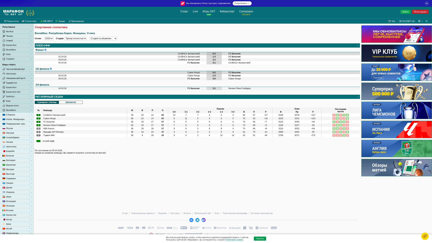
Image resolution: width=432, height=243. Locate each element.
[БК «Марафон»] (13, 13)
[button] (420, 21)
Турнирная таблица (47, 102)
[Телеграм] (197, 220)
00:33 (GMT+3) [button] (406, 21)
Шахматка (71, 102)
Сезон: (38, 38)
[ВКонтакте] (191, 220)
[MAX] (203, 220)
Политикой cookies (234, 240)
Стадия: (60, 38)
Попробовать (240, 3)
